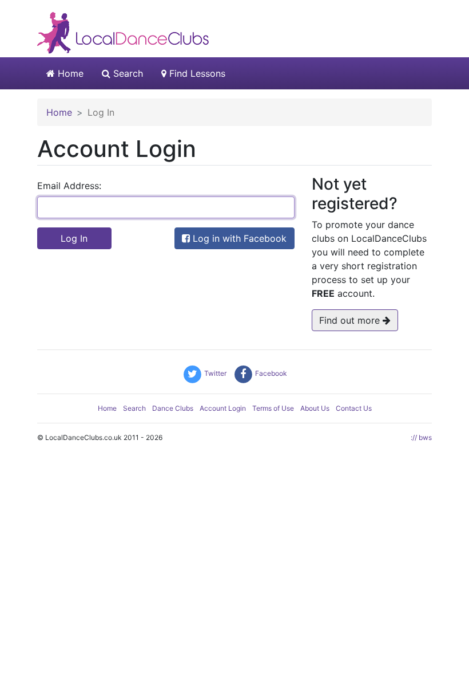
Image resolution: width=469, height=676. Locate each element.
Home (69, 73)
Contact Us (354, 408)
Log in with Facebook (238, 238)
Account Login (223, 408)
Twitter (214, 373)
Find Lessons (195, 73)
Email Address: (69, 185)
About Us (314, 408)
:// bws (421, 437)
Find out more (351, 320)
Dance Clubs (172, 408)
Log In (74, 238)
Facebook (270, 373)
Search (126, 73)
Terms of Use (273, 408)
